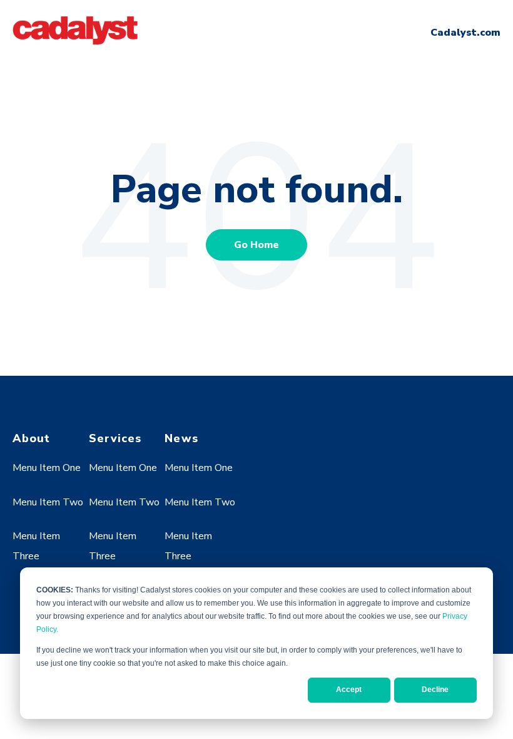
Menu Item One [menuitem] (47, 468)
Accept (349, 689)
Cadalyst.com (465, 32)
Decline (435, 689)
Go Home (256, 245)
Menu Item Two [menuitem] (48, 502)
